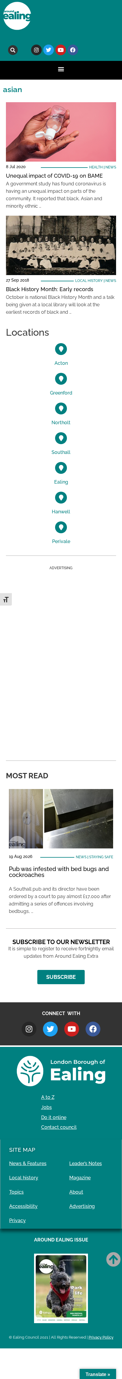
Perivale (61, 541)
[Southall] (61, 438)
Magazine (80, 1178)
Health (96, 167)
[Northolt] (61, 408)
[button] (13, 50)
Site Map (22, 1149)
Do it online (53, 1117)
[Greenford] (61, 379)
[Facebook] (73, 50)
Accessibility (23, 1206)
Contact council (59, 1127)
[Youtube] (60, 50)
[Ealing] (61, 468)
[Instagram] (36, 50)
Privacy (17, 1220)
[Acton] (61, 349)
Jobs (46, 1107)
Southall (61, 452)
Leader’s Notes (85, 1163)
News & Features (27, 1163)
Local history (89, 281)
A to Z (47, 1097)
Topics (16, 1192)
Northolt (61, 422)
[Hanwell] (61, 498)
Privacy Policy (101, 1337)
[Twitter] (48, 50)
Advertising (82, 1206)
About (76, 1192)
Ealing (61, 482)
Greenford (61, 393)
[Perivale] (61, 527)
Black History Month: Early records (49, 289)
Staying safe (101, 857)
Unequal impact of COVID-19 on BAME (54, 176)
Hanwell (61, 512)
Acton (61, 363)
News (110, 167)
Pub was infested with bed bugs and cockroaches (59, 871)
